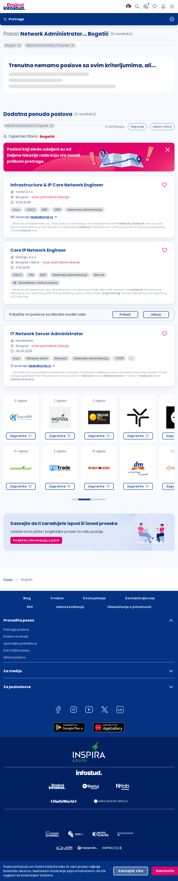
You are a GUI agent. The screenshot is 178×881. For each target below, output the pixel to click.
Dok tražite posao (16, 650)
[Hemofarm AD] (138, 469)
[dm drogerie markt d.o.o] (99, 469)
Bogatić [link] (27, 579)
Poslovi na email (15, 636)
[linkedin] (120, 710)
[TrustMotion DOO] (99, 419)
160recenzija (31, 217)
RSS (30, 607)
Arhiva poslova (14, 657)
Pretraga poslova (16, 629)
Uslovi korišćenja (70, 607)
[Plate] (146, 6)
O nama (56, 598)
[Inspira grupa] (21, 419)
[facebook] (58, 710)
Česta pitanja (94, 598)
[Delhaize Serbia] (60, 469)
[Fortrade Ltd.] (21, 469)
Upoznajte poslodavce (20, 643)
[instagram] (73, 710)
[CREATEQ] (138, 419)
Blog (27, 598)
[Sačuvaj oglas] (165, 185)
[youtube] (89, 710)
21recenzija (30, 366)
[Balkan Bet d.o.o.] (60, 419)
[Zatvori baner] (167, 149)
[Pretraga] (137, 6)
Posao (8, 579)
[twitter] (104, 710)
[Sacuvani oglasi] (154, 6)
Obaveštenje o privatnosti (129, 607)
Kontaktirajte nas (140, 598)
